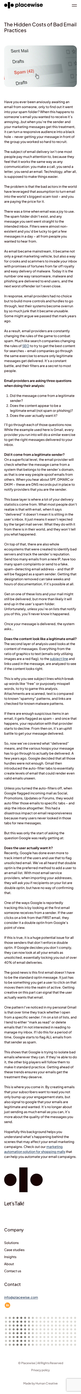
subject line (59, 658)
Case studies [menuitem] (14, 1250)
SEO (25, 346)
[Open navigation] (74, 5)
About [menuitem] (9, 1264)
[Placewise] (23, 5)
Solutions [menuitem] (11, 1242)
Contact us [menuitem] (12, 1271)
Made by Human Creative (40, 1383)
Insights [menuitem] (10, 1257)
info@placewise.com (21, 1297)
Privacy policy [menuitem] (40, 1370)
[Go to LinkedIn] (7, 1305)
